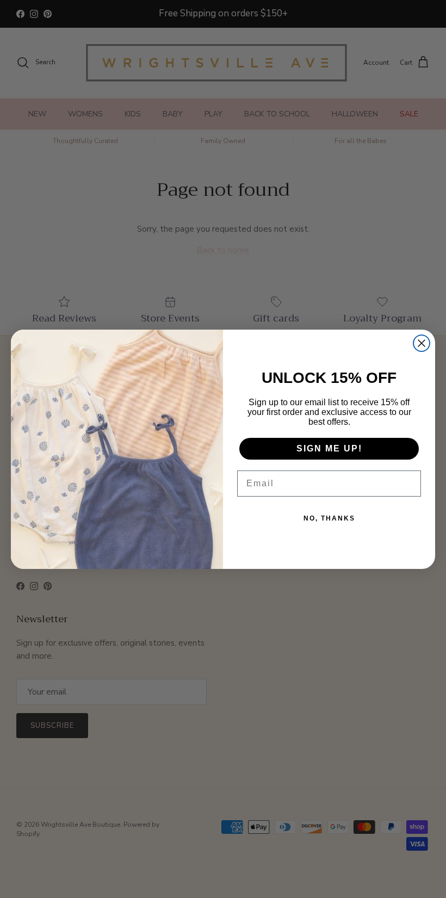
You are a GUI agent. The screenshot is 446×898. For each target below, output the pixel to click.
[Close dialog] (421, 343)
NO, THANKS (329, 518)
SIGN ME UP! (329, 448)
